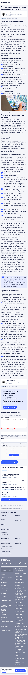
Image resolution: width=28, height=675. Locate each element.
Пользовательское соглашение (6, 606)
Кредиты (3, 524)
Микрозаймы (4, 532)
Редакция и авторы (6, 577)
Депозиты (3, 527)
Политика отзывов (5, 630)
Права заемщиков (6, 600)
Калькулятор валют (5, 541)
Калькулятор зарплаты (6, 553)
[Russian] (19, 2)
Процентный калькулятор (7, 548)
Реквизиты (4, 579)
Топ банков (17, 517)
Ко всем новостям (14, 499)
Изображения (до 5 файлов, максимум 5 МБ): (14, 449)
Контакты (4, 582)
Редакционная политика (4, 627)
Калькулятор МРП (5, 543)
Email (3, 438)
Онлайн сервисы (5, 534)
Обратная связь (18, 541)
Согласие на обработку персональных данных (7, 611)
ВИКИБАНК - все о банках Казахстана (15, 505)
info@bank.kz (18, 543)
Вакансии (3, 593)
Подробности (8, 407)
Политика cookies (5, 624)
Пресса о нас (4, 588)
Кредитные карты (5, 529)
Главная (4, 505)
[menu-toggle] (25, 2)
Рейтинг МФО (18, 520)
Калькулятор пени (5, 551)
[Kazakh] (21, 2)
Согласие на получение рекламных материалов (7, 616)
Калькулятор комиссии (6, 546)
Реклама (3, 585)
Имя (2, 431)
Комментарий (5, 417)
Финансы (4, 18)
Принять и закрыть (20, 670)
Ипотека (3, 522)
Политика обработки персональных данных (7, 620)
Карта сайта (4, 590)
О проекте (4, 574)
